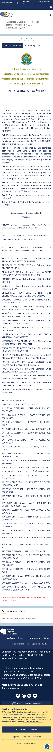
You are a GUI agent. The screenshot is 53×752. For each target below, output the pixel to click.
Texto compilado (32, 45)
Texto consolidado (12, 45)
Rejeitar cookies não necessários (26, 737)
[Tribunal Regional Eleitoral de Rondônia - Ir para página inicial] (8, 14)
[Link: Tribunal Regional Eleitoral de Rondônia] (8, 631)
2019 (30, 25)
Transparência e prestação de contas (44, 3)
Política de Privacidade (33, 722)
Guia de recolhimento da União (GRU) (33, 638)
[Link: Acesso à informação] (51, 7)
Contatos (11, 638)
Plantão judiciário (17, 644)
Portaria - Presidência (15, 25)
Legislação (11, 22)
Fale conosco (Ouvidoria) (26, 3)
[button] (49, 15)
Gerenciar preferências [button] (26, 743)
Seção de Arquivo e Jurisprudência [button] (18, 618)
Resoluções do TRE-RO (37, 644)
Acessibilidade (6, 3)
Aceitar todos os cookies (26, 729)
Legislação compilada (29, 22)
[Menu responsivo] (41, 15)
